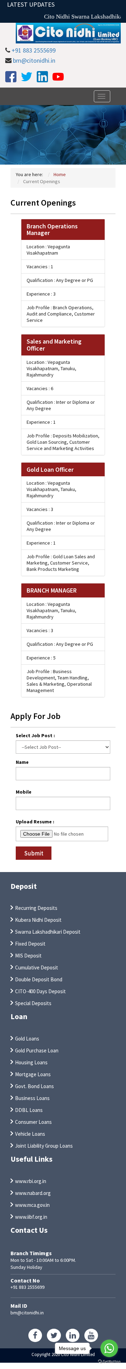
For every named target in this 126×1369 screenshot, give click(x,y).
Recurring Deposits (36, 908)
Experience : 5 (41, 658)
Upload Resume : (35, 821)
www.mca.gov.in (32, 1205)
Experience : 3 (41, 294)
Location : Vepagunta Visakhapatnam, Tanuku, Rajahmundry (51, 368)
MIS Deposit (28, 955)
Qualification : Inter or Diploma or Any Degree (61, 405)
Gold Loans (27, 1038)
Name (22, 762)
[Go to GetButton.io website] (109, 1362)
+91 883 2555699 (34, 50)
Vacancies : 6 (40, 388)
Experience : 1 (41, 422)
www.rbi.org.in (30, 1181)
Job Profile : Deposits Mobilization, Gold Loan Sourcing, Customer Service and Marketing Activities (63, 442)
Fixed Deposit (30, 943)
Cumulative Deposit (36, 967)
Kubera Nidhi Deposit (38, 920)
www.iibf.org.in (31, 1217)
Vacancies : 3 (40, 509)
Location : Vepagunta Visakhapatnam (48, 249)
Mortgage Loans (33, 1074)
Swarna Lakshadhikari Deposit (47, 931)
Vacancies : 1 (40, 266)
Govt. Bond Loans (34, 1086)
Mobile (23, 792)
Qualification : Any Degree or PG (60, 280)
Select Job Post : (35, 735)
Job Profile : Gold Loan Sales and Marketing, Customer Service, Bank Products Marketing (61, 562)
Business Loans (32, 1098)
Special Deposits (33, 1003)
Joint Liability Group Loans (44, 1145)
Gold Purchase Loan (36, 1050)
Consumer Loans (33, 1122)
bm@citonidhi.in (34, 60)
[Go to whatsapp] (109, 1348)
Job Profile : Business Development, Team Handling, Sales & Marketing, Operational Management (59, 680)
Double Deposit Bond (38, 979)
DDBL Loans (29, 1110)
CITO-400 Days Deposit (40, 991)
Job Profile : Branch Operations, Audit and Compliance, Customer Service (61, 313)
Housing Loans (31, 1062)
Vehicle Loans (30, 1134)
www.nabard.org (33, 1193)
